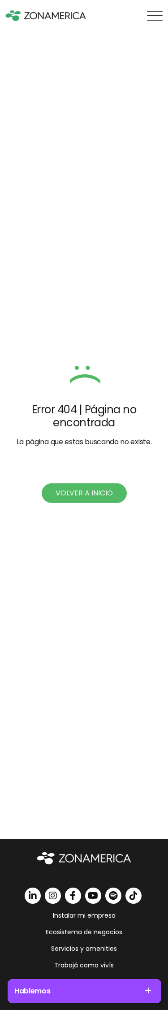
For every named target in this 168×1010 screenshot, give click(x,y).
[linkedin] (33, 896)
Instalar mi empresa (84, 915)
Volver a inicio (84, 493)
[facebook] (73, 896)
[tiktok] (133, 896)
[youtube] (93, 896)
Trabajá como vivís (84, 965)
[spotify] (113, 896)
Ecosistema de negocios (84, 932)
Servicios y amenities (84, 948)
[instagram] (53, 896)
